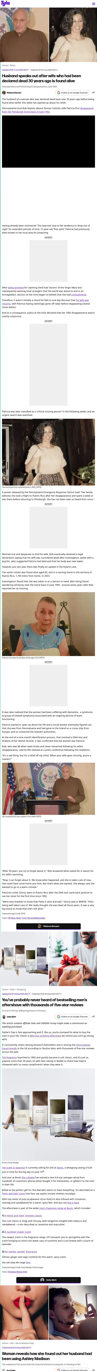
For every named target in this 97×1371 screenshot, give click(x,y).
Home (5, 65)
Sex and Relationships (36, 918)
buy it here (73, 1202)
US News (12, 918)
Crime (24, 918)
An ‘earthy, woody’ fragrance (21, 1251)
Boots (60, 1167)
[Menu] (93, 4)
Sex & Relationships (25, 1343)
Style (12, 989)
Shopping (21, 989)
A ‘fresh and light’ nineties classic (23, 1215)
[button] (93, 92)
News (12, 65)
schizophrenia (78, 294)
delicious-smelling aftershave (45, 1035)
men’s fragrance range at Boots (56, 1208)
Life (11, 1343)
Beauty (19, 1272)
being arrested (16, 287)
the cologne (28, 1177)
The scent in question (13, 1167)
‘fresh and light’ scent (13, 1193)
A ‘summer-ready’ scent (18, 1231)
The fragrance (9, 1057)
